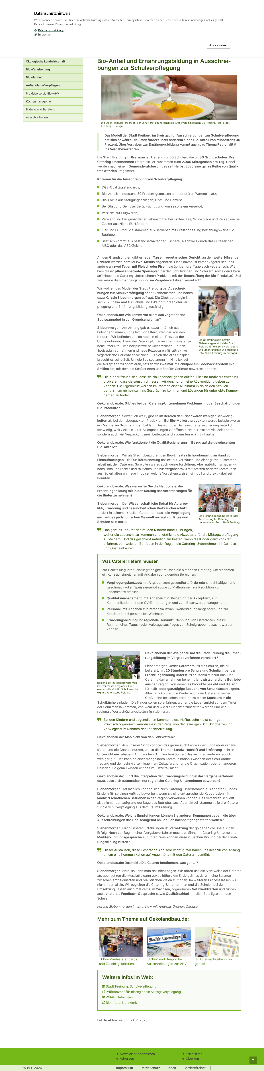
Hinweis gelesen (218, 45)
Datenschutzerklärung (51, 30)
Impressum (44, 34)
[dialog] (132, 535)
